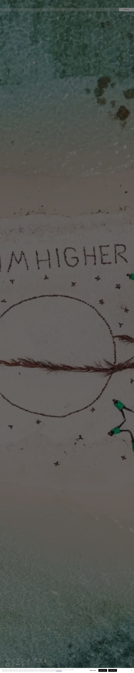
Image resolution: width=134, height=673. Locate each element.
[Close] (131, 670)
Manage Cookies (93, 670)
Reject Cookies (103, 670)
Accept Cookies (113, 670)
